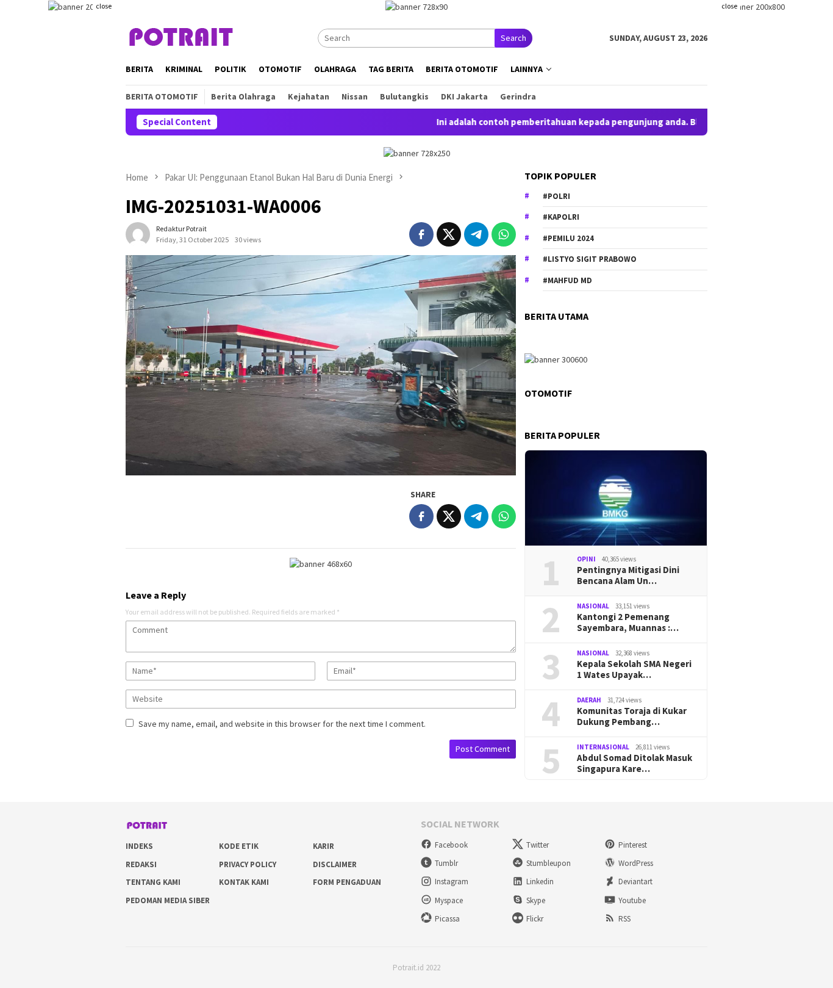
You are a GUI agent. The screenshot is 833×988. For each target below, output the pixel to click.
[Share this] (421, 234)
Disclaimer (335, 864)
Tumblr (446, 863)
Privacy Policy (247, 864)
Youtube (632, 900)
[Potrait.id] (182, 37)
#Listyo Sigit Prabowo (590, 259)
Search (513, 37)
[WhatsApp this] (504, 234)
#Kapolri (561, 217)
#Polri (556, 196)
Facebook (451, 845)
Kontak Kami (244, 882)
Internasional (603, 747)
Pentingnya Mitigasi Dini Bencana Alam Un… (628, 575)
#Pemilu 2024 (568, 238)
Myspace (449, 900)
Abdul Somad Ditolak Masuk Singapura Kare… (634, 763)
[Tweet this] (449, 234)
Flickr (534, 919)
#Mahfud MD (567, 280)
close (104, 5)
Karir (323, 846)
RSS (624, 919)
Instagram (451, 881)
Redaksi (141, 864)
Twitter (537, 845)
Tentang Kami (153, 882)
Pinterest (632, 845)
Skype (535, 900)
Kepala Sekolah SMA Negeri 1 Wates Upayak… (634, 669)
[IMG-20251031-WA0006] (321, 365)
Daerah (589, 700)
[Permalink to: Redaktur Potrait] (138, 233)
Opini (586, 559)
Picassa (447, 919)
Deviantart (635, 881)
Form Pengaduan (347, 882)
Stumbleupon (548, 863)
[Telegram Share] (476, 234)
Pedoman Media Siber (168, 900)
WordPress (635, 863)
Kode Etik (239, 846)
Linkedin (540, 881)
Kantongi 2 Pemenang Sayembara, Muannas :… (628, 622)
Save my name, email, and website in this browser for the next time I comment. (282, 723)
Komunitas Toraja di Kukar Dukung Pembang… (632, 716)
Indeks (139, 846)
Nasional (593, 606)
